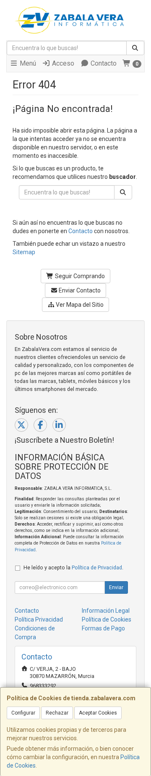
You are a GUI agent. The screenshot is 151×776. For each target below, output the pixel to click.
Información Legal (106, 610)
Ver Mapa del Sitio (79, 304)
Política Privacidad (39, 619)
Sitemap (24, 252)
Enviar (116, 587)
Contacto (103, 63)
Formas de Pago (103, 628)
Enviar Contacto (79, 290)
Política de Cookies (106, 619)
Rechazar (57, 713)
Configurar (23, 713)
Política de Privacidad (97, 567)
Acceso (62, 63)
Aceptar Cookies (98, 713)
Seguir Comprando (79, 276)
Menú (27, 63)
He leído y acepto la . (73, 567)
